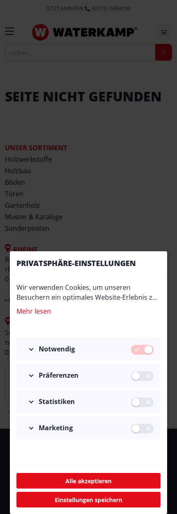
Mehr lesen (33, 311)
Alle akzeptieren (88, 481)
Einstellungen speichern (88, 500)
